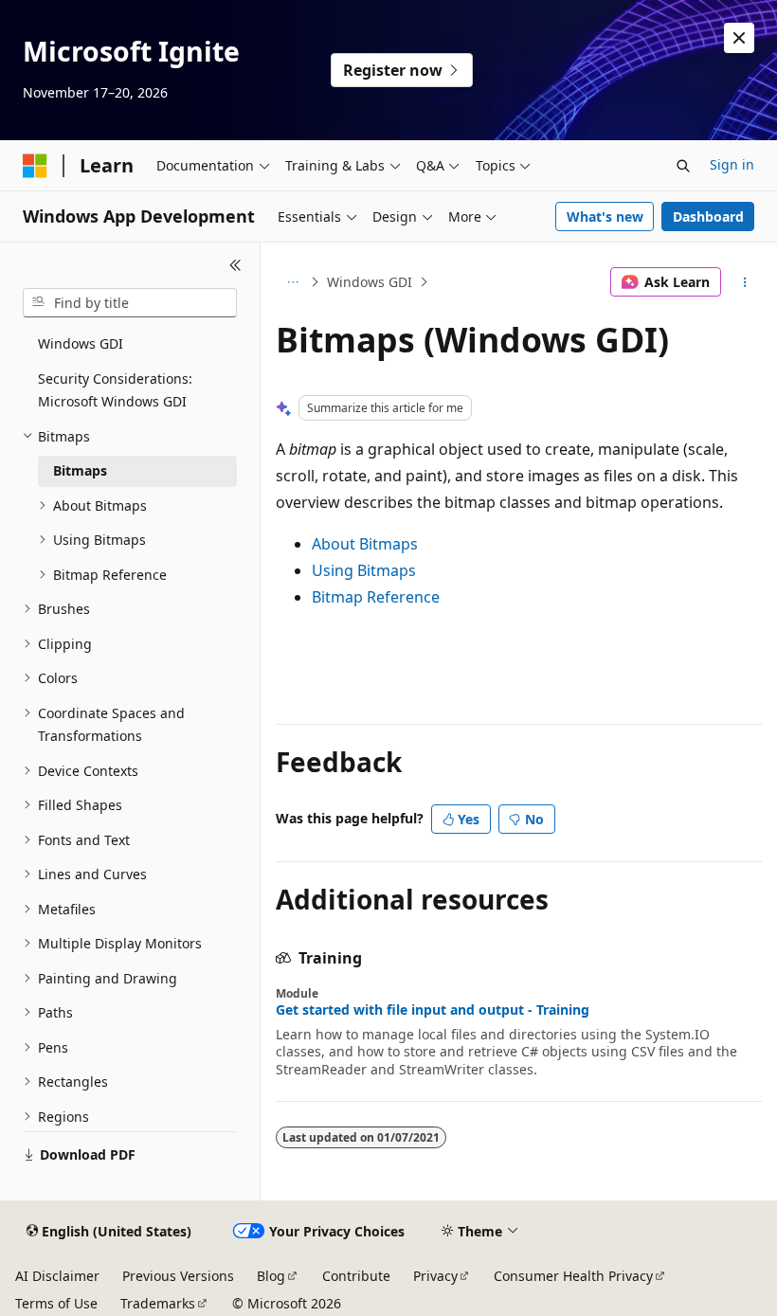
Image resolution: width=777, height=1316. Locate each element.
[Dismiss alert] (739, 38)
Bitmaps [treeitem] (80, 470)
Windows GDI (369, 282)
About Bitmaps (365, 543)
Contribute (356, 1276)
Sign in (732, 164)
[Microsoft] (35, 165)
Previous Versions (178, 1276)
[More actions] (745, 282)
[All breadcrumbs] (292, 282)
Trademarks (157, 1303)
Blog (271, 1276)
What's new (605, 216)
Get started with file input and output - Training (432, 1010)
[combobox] (130, 303)
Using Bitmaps (364, 570)
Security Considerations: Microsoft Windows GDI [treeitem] (115, 390)
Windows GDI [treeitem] (80, 343)
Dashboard (708, 216)
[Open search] (683, 166)
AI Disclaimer (57, 1276)
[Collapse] (235, 265)
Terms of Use (56, 1303)
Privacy (435, 1276)
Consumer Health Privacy (573, 1276)
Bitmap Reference (376, 596)
